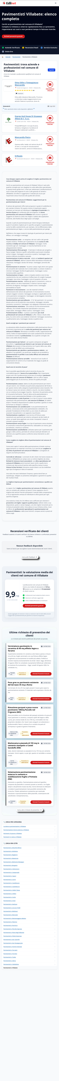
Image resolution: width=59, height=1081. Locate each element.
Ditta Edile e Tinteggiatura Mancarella (26, 83)
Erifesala (18, 156)
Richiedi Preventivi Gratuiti (41, 674)
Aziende (8, 57)
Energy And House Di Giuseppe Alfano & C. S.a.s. (28, 117)
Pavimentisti (16, 57)
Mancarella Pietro (22, 137)
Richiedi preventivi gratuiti (13, 36)
